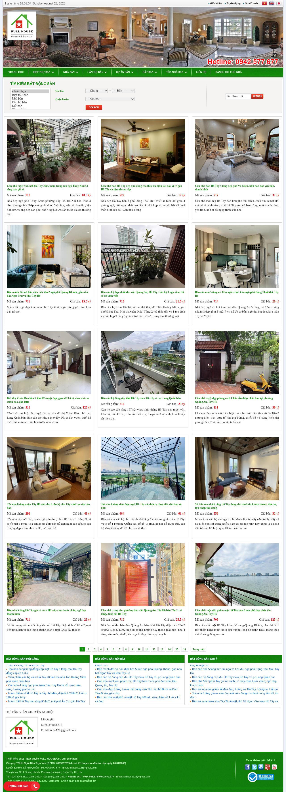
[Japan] (278, 5)
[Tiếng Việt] (264, 5)
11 (146, 649)
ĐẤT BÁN (148, 72)
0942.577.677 (52, 767)
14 (169, 649)
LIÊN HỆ (201, 72)
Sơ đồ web (251, 3)
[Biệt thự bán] (30, 95)
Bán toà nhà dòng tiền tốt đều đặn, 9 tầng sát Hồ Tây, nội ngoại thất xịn (235, 679)
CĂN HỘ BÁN (95, 72)
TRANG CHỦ (16, 72)
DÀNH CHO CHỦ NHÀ (228, 72)
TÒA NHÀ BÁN (174, 72)
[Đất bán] (30, 106)
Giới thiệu (216, 3)
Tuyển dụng (234, 3)
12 (154, 649)
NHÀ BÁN (69, 72)
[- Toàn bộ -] (30, 91)
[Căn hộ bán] (30, 102)
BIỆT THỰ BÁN (41, 72)
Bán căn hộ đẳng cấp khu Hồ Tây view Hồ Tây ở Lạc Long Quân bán (139, 667)
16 (184, 649)
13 (161, 649)
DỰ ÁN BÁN (123, 72)
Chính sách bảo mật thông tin (78, 780)
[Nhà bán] (30, 99)
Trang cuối (198, 649)
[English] (270, 5)
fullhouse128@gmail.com (60, 730)
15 (177, 649)
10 (139, 649)
